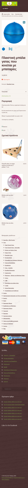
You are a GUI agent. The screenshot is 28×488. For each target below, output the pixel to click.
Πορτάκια (5, 313)
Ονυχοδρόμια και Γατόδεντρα (11, 290)
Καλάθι (5, 367)
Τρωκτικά (5, 311)
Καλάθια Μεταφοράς (10, 270)
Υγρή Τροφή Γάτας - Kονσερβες (12, 247)
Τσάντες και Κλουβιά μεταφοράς (10, 321)
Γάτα (12, 14)
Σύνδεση (6, 381)
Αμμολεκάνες (8, 273)
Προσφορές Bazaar (7, 303)
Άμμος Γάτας (8, 252)
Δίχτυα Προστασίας (9, 288)
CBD (6, 280)
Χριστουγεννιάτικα (7, 316)
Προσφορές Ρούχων (7, 308)
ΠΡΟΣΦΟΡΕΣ (6, 318)
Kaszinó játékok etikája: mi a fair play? (13, 401)
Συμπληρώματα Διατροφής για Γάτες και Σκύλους (14, 295)
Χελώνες (5, 326)
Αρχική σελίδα (6, 14)
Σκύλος (5, 293)
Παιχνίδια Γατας (18, 14)
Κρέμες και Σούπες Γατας (11, 250)
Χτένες (6, 278)
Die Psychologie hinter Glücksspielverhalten (14, 404)
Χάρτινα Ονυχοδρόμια (10, 262)
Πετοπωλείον (7, 375)
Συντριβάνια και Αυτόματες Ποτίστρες (13, 260)
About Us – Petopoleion (9, 355)
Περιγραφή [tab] (4, 91)
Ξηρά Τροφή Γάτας (9, 245)
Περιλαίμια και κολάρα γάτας (12, 283)
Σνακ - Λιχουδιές (9, 268)
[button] (24, 22)
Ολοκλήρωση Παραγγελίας (10, 370)
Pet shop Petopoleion (9, 358)
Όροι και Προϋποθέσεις (9, 372)
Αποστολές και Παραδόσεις (10, 361)
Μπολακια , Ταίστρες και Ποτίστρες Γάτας (14, 275)
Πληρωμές (6, 378)
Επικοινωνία (7, 364)
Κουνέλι (5, 298)
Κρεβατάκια (8, 265)
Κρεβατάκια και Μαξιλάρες (9, 305)
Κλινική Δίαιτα (8, 257)
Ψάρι (4, 328)
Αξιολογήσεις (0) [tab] (6, 96)
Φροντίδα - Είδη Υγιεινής (9, 240)
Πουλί (4, 300)
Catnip (6, 285)
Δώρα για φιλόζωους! (8, 323)
